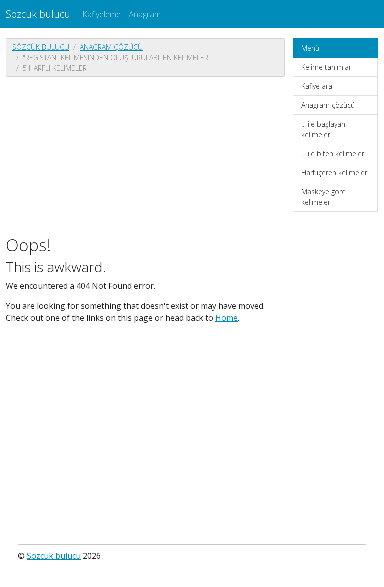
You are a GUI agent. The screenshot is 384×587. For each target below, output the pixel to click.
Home (227, 317)
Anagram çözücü (111, 47)
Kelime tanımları (327, 67)
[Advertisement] (145, 155)
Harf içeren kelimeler (335, 172)
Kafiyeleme (101, 14)
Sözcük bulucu (38, 14)
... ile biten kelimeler (333, 153)
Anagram (145, 14)
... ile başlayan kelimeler (324, 129)
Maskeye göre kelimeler (324, 197)
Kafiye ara (317, 86)
